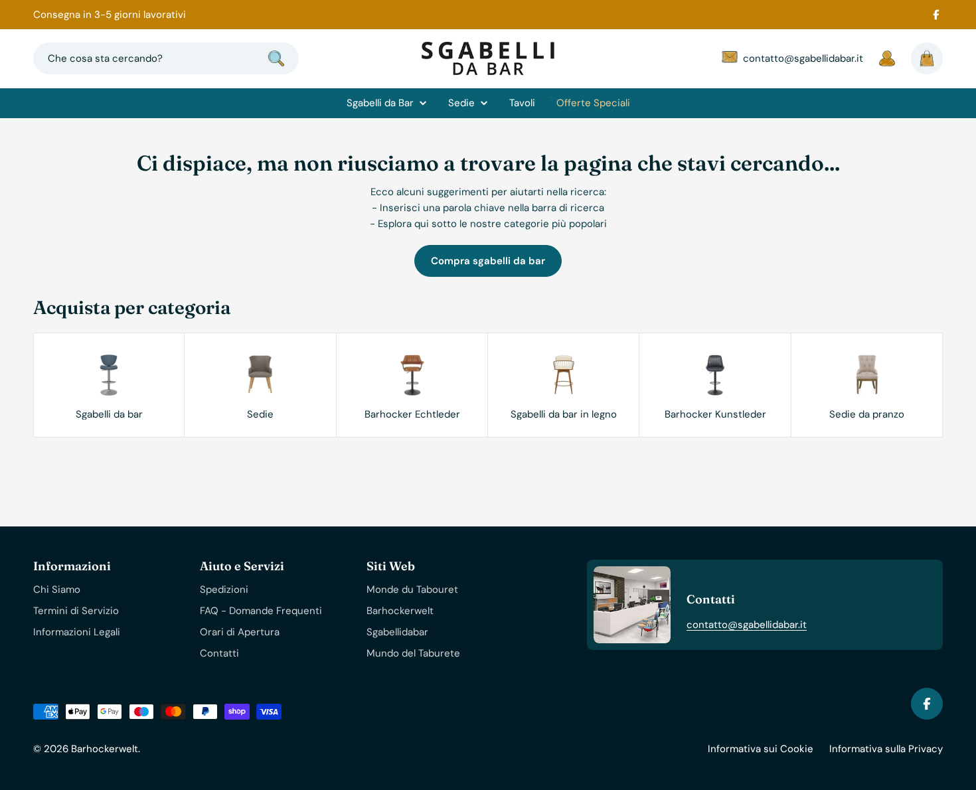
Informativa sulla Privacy (886, 748)
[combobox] (166, 58)
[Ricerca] (276, 58)
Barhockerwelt (104, 748)
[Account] (887, 58)
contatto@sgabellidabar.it (747, 624)
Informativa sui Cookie (760, 748)
